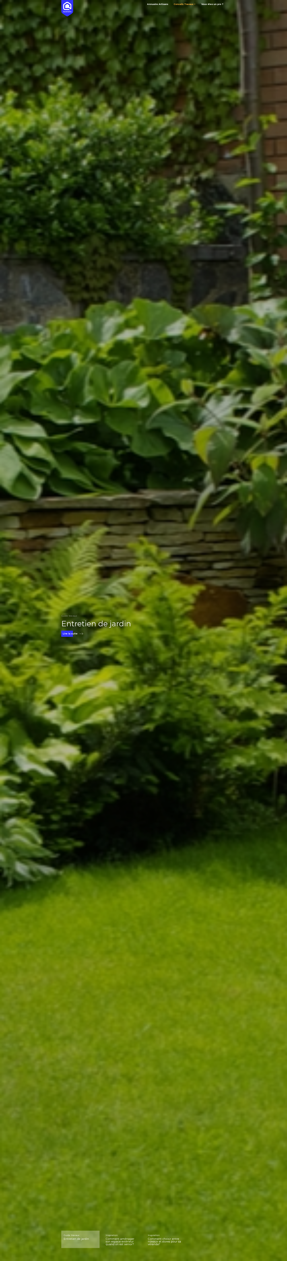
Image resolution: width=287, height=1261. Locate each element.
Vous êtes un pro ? (212, 4)
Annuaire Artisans (157, 4)
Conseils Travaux (184, 4)
